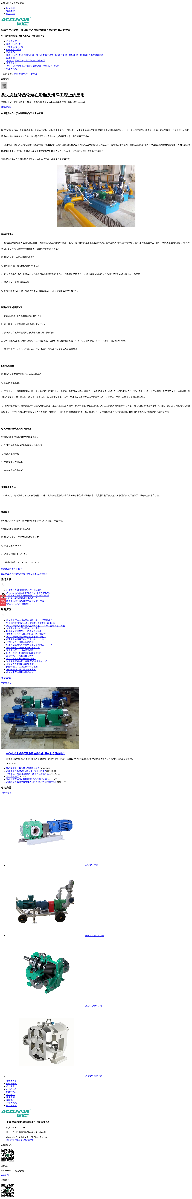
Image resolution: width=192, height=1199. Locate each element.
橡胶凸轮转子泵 (13, 44)
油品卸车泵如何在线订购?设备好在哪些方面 (26, 779)
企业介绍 (10, 66)
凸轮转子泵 (11, 1084)
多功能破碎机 (97, 55)
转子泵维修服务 (83, 55)
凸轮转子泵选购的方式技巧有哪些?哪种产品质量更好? (31, 782)
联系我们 (10, 14)
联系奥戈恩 (11, 69)
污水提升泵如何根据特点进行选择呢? (23, 590)
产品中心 (10, 52)
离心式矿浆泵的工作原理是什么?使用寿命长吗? (28, 593)
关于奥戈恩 (11, 63)
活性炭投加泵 (12, 776)
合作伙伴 (55, 66)
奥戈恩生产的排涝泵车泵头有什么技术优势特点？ (24, 574)
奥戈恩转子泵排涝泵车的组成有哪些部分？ (26, 634)
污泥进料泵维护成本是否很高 (19, 650)
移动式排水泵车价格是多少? (19, 604)
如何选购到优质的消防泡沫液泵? (21, 669)
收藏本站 (10, 11)
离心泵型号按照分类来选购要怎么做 (23, 768)
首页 (16, 74)
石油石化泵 (11, 1089)
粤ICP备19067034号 (24, 1140)
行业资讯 (33, 74)
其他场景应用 (38, 60)
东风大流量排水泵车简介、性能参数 (23, 628)
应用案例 (10, 58)
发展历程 (46, 66)
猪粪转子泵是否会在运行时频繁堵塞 (23, 648)
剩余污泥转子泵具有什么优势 (19, 656)
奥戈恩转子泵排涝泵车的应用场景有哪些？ (26, 637)
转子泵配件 (70, 55)
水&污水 (10, 60)
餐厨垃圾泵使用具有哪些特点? (20, 672)
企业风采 (28, 66)
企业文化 (19, 66)
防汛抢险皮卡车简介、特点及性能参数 (24, 631)
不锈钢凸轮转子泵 (14, 47)
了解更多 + (6, 683)
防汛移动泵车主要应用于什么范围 (22, 667)
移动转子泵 (59, 55)
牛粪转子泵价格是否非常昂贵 (19, 642)
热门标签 (10, 1140)
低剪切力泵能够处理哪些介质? (20, 664)
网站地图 (10, 8)
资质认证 (37, 66)
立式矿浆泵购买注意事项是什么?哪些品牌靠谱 (27, 595)
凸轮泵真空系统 (13, 49)
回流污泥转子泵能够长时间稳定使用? (23, 653)
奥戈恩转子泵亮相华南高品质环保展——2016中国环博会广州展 (35, 626)
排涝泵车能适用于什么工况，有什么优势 (25, 639)
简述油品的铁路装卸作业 (12, 569)
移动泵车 (10, 1086)
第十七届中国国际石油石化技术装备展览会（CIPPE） (31, 623)
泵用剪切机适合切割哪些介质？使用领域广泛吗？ (29, 645)
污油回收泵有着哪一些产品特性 (21, 658)
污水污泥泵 (11, 1092)
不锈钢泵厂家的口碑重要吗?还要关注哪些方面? (28, 774)
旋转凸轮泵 (6, 107)
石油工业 (19, 60)
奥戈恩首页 (11, 41)
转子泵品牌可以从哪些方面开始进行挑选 (25, 601)
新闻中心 (23, 74)
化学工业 (28, 60)
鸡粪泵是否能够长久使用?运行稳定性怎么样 (26, 661)
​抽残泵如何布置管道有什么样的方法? (23, 598)
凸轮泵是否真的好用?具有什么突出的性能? (26, 771)
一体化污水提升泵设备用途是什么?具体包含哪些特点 (35, 753)
